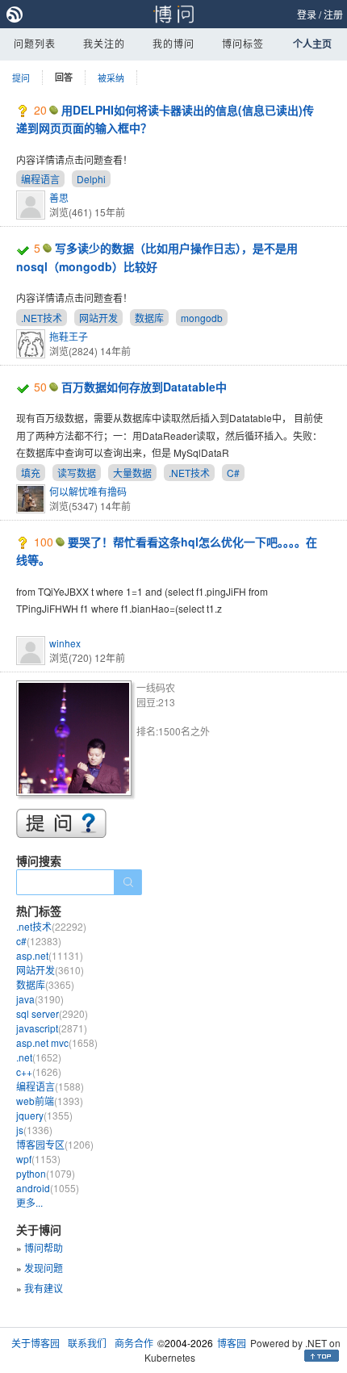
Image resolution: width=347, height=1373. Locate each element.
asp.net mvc (57, 1042)
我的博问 (173, 43)
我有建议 (43, 1288)
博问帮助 (43, 1247)
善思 (59, 197)
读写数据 (76, 472)
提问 (21, 77)
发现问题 (43, 1268)
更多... (29, 1202)
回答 (64, 77)
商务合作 (134, 1343)
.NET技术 (41, 317)
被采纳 (111, 77)
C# (233, 472)
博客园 (231, 1343)
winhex (65, 643)
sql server (52, 1013)
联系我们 (87, 1343)
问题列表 (35, 43)
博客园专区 (55, 1144)
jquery (44, 1115)
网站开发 (98, 317)
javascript (51, 1028)
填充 (30, 472)
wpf (38, 1159)
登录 (306, 14)
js (34, 1129)
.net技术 (51, 926)
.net (38, 1057)
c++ (38, 1071)
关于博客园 (35, 1343)
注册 (333, 14)
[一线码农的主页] (76, 740)
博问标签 (243, 43)
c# (38, 941)
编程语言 (40, 179)
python (45, 1173)
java (40, 999)
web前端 (49, 1100)
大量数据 (132, 472)
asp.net (49, 955)
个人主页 (312, 43)
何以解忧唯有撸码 (88, 491)
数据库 (149, 317)
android (47, 1188)
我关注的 (104, 43)
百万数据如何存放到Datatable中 (144, 387)
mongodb (202, 317)
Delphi (91, 179)
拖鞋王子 (68, 336)
